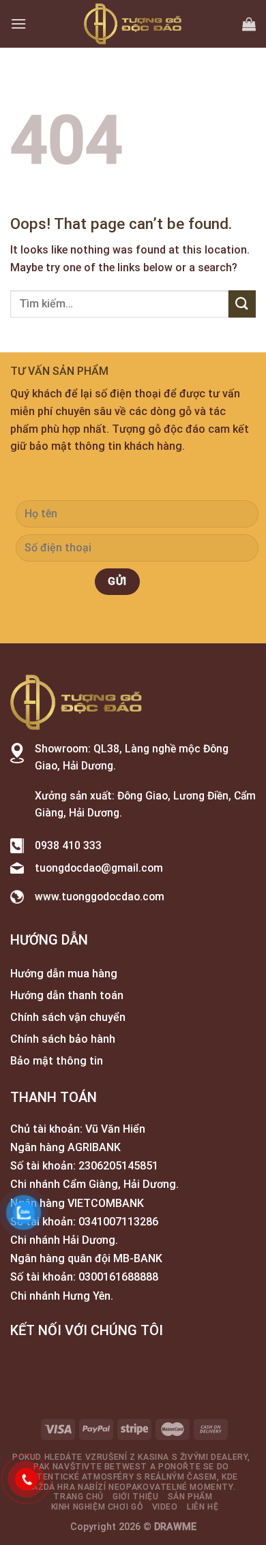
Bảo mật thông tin (56, 1060)
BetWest (125, 1466)
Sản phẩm (190, 1496)
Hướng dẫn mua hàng (63, 973)
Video (165, 1507)
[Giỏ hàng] (249, 24)
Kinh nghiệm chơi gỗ (97, 1507)
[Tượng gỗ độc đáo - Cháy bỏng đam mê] (133, 24)
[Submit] (242, 303)
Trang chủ (78, 1496)
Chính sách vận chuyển (67, 1017)
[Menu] (18, 23)
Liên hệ (202, 1507)
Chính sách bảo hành (62, 1038)
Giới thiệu (135, 1496)
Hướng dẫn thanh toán (66, 995)
